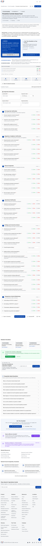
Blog (23, 498)
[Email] (40, 542)
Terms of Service (25, 531)
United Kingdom (35, 498)
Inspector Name (5, 100)
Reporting (2, 506)
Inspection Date (24, 93)
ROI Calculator (13, 525)
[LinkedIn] (32, 542)
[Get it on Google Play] (29, 542)
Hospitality (13, 500)
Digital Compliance (4, 532)
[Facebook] (36, 542)
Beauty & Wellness (14, 496)
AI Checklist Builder (4, 510)
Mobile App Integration (5, 525)
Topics (23, 496)
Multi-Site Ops (13, 517)
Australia (33, 504)
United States (34, 496)
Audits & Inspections (4, 498)
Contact (23, 527)
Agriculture (13, 515)
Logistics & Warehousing (13, 511)
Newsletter (24, 500)
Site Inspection (3, 534)
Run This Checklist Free (30, 54)
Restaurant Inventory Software (26, 452)
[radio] (36, 119)
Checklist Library (4, 6)
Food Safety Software (5, 452)
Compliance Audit (14, 527)
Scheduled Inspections (5, 514)
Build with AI (36, 435)
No (39, 119)
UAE (33, 506)
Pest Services (13, 504)
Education (13, 506)
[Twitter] (34, 542)
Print (32, 6)
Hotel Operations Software (5, 454)
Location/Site (5, 93)
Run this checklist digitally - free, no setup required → (21, 336)
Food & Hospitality (11, 6)
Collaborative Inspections (3, 517)
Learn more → (37, 442)
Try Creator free (10, 54)
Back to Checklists (7, 316)
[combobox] (34, 248)
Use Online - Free (28, 426)
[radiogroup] (36, 119)
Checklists (3, 496)
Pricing (23, 518)
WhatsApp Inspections (5, 508)
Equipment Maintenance (26, 508)
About (23, 525)
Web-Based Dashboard (5, 530)
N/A (39, 178)
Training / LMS (3, 504)
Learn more (18, 356)
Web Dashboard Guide (25, 457)
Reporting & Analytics (5, 536)
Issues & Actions (4, 502)
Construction (13, 513)
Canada (33, 502)
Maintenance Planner (15, 529)
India (33, 500)
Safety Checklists (25, 504)
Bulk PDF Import (4, 519)
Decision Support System (4, 528)
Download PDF (31, 316)
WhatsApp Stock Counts (25, 454)
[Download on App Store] (27, 542)
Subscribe (37, 366)
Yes (34, 119)
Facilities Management (15, 498)
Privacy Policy (24, 529)
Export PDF (38, 6)
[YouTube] (38, 542)
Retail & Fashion (14, 508)
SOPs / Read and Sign (5, 500)
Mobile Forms (24, 506)
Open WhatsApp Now (9, 356)
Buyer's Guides (24, 514)
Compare (23, 516)
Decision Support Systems (5, 457)
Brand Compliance (25, 510)
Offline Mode (3, 512)
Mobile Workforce (25, 512)
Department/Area (24, 100)
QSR (12, 502)
